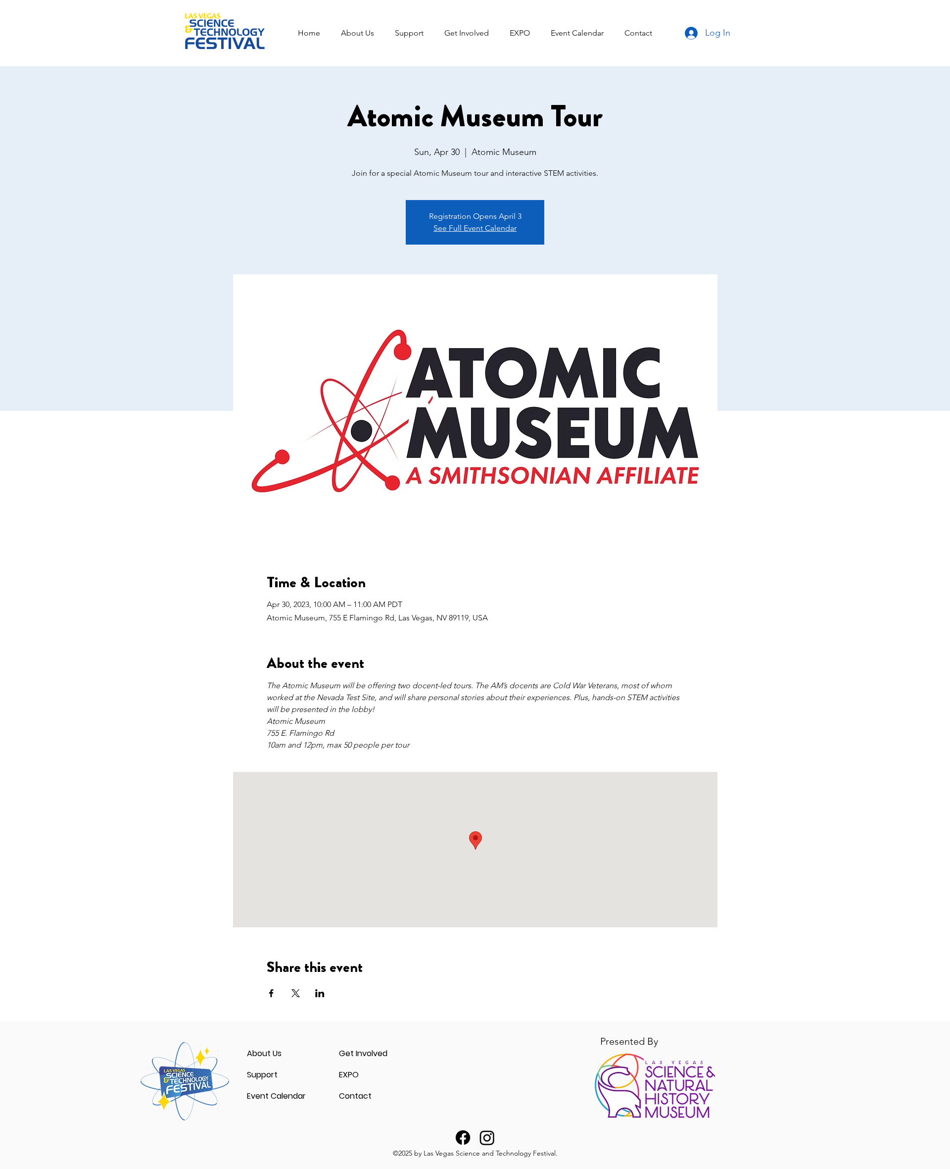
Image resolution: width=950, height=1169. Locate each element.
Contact (355, 1096)
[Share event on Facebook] (271, 993)
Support (262, 1074)
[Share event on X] (295, 993)
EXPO (349, 1074)
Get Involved (363, 1053)
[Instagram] (487, 1137)
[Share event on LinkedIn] (320, 993)
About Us (264, 1053)
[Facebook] (463, 1137)
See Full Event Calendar (475, 228)
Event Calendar (276, 1096)
